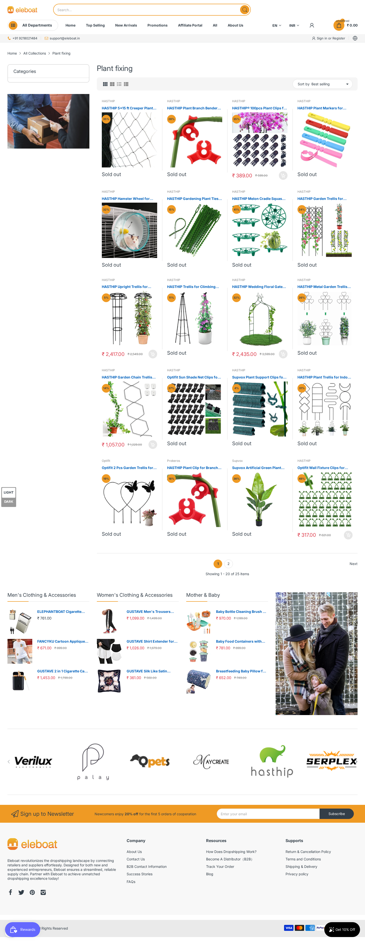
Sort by (304, 84)
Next (354, 564)
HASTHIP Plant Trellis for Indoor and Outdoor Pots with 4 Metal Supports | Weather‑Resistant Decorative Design (324, 377)
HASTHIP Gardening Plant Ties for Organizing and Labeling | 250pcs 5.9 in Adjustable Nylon (193, 198)
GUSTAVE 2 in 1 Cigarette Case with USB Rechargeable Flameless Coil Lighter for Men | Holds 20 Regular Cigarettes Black (63, 671)
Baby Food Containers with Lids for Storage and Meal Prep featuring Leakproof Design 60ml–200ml (242, 641)
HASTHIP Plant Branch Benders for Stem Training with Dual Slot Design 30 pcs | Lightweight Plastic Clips (194, 108)
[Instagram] (43, 892)
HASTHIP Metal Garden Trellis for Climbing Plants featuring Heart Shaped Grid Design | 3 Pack (322, 286)
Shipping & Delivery (301, 866)
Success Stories (139, 874)
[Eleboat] (22, 9)
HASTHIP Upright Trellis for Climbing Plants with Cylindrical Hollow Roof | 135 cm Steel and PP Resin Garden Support (129, 286)
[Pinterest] (32, 892)
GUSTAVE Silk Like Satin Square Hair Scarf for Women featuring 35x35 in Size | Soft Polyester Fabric (151, 671)
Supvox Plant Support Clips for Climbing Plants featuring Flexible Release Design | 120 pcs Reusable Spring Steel (258, 377)
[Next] (8, 761)
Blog (209, 874)
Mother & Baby (203, 595)
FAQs (131, 881)
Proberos (173, 461)
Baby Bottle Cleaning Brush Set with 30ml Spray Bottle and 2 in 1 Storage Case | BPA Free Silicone (242, 611)
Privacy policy (297, 874)
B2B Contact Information (147, 866)
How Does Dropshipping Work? (231, 851)
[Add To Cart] (283, 175)
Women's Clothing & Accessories (135, 595)
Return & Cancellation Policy (308, 851)
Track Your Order (220, 866)
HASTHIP (108, 101)
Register (338, 38)
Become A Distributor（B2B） (230, 859)
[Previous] (356, 761)
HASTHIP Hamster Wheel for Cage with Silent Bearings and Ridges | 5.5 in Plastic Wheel (127, 198)
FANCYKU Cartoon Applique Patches (61, 641)
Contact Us (136, 859)
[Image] (317, 653)
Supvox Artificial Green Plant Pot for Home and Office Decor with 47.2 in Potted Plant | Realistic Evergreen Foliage (258, 468)
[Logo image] (33, 761)
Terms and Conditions (303, 859)
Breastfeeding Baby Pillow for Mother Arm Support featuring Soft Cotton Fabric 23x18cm (242, 671)
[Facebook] (10, 892)
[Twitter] (21, 892)
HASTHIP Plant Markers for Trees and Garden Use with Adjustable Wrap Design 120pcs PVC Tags (324, 108)
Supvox (237, 461)
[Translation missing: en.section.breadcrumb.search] (244, 9)
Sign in (322, 38)
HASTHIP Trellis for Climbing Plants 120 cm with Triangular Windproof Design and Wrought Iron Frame (194, 286)
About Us (134, 851)
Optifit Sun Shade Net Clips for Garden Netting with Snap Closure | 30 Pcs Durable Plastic (194, 377)
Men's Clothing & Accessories (41, 595)
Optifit (106, 461)
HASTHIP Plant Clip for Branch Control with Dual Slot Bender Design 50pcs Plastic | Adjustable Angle (192, 468)
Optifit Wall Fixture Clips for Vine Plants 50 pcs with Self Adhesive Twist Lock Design (321, 468)
